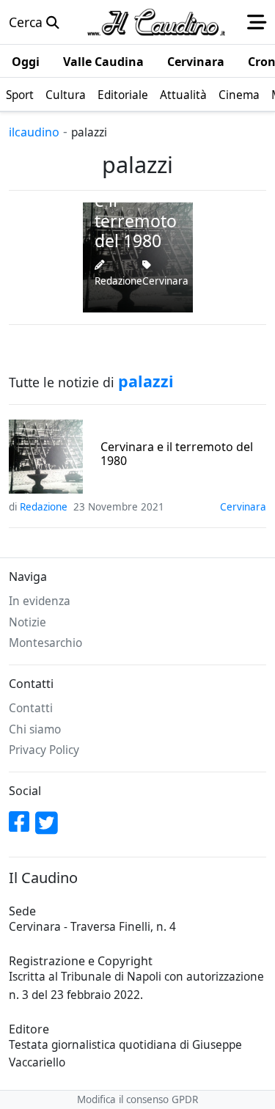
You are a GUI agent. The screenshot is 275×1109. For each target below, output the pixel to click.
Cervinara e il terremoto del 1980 (176, 454)
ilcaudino (34, 132)
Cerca (27, 22)
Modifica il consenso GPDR (137, 1099)
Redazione (118, 281)
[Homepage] (156, 22)
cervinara (165, 281)
